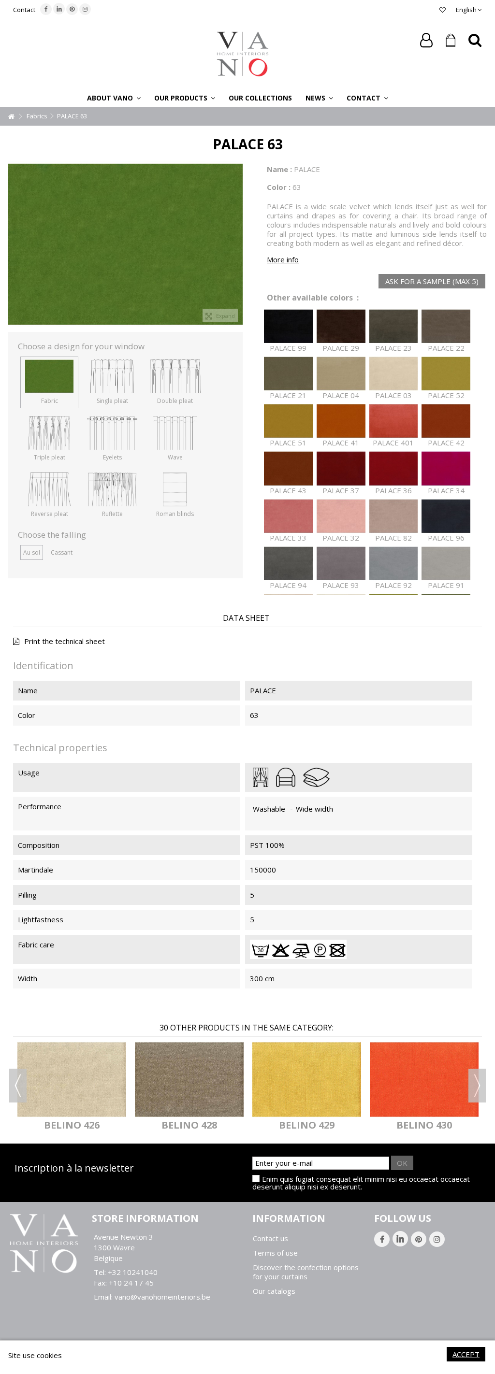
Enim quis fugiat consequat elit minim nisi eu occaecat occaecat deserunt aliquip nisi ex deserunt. (361, 1182)
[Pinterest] (72, 9)
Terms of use (275, 1253)
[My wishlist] (443, 9)
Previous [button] (18, 1085)
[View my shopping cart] (450, 40)
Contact (24, 9)
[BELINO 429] (306, 1079)
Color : (279, 187)
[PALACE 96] (446, 516)
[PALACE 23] (393, 326)
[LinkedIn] (59, 8)
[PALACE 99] (288, 326)
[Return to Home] (11, 117)
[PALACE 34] (446, 468)
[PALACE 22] (446, 326)
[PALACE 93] (341, 563)
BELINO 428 (189, 1124)
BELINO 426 (72, 1124)
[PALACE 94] (288, 563)
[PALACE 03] (393, 374)
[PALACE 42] (446, 421)
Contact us (270, 1238)
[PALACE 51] (288, 421)
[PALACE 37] (341, 468)
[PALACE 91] (446, 563)
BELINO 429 (307, 1124)
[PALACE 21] (288, 374)
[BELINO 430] (424, 1079)
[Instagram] (85, 9)
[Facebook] (46, 9)
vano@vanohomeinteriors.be (162, 1297)
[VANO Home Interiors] (243, 53)
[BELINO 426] (71, 1079)
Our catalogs (274, 1291)
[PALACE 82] (393, 516)
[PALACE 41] (341, 421)
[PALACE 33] (288, 516)
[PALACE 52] (446, 374)
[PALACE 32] (341, 516)
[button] (113, 97)
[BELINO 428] (189, 1079)
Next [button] (477, 1085)
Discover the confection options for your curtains (306, 1272)
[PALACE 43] (288, 468)
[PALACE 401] (393, 421)
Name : (279, 169)
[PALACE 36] (393, 468)
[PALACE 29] (341, 326)
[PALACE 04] (341, 374)
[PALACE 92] (393, 563)
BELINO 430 (424, 1124)
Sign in (426, 40)
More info (283, 259)
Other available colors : (313, 297)
